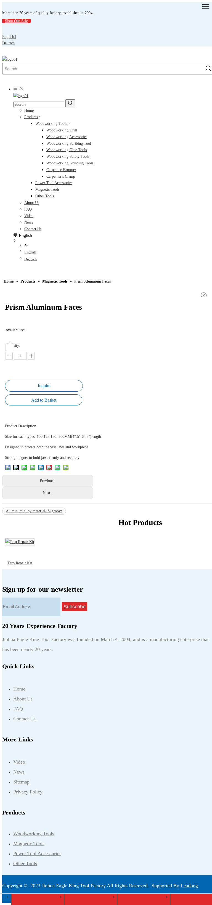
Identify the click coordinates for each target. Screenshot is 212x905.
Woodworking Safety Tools (67, 156)
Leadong (189, 885)
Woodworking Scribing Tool (68, 143)
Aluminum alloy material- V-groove (34, 511)
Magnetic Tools (47, 189)
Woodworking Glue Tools (66, 150)
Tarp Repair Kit (19, 563)
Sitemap (21, 782)
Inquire (44, 385)
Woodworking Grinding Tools (69, 163)
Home (29, 110)
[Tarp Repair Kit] (19, 542)
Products (31, 117)
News (28, 222)
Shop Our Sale (16, 21)
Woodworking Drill (61, 130)
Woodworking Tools (51, 123)
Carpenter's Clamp (60, 176)
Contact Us (32, 229)
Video (28, 216)
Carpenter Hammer (61, 170)
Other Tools (44, 196)
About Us (31, 203)
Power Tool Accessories (53, 183)
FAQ (28, 209)
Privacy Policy (28, 792)
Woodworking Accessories (66, 137)
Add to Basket (43, 400)
